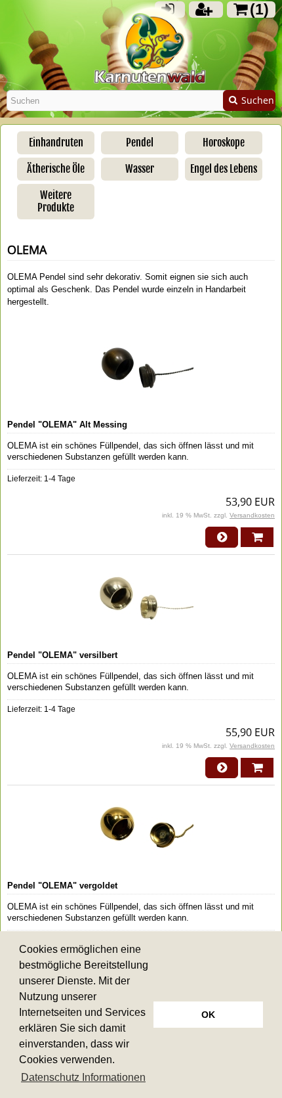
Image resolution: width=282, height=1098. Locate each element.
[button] (83, 1077)
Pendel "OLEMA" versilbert (62, 655)
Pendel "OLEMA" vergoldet (62, 885)
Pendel (139, 142)
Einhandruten (56, 142)
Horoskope (224, 142)
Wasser (139, 168)
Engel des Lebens (223, 168)
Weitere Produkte (55, 201)
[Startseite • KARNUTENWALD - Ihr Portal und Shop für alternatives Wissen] (141, 53)
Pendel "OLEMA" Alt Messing (67, 424)
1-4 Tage (59, 478)
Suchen (249, 101)
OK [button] (208, 1014)
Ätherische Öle (56, 168)
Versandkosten (252, 515)
